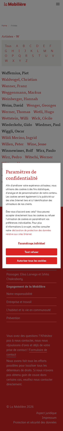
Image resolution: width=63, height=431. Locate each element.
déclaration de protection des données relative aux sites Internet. (28, 232)
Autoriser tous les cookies (31, 260)
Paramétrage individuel (31, 243)
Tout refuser (31, 251)
